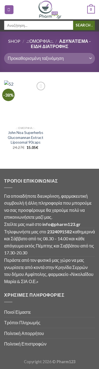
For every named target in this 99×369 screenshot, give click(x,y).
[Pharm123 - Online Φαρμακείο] (49, 9)
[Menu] (9, 9)
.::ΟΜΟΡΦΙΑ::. (39, 41)
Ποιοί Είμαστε (17, 312)
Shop (14, 41)
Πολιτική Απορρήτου (24, 333)
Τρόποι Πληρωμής (22, 322)
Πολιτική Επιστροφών (25, 343)
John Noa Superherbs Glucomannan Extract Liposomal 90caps (25, 137)
